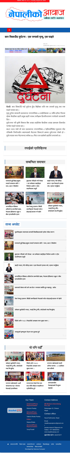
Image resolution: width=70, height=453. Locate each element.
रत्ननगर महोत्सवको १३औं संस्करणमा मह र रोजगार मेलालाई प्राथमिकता (13, 385)
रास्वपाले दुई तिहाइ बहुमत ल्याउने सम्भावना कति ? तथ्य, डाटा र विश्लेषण (13, 183)
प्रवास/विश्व (58, 444)
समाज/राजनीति (14, 444)
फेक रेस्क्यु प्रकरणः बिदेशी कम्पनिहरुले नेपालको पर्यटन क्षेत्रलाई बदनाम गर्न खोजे (34, 209)
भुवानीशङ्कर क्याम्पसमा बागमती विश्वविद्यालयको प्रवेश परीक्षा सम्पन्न (34, 232)
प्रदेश (52, 444)
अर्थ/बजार (38, 444)
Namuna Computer (39, 449)
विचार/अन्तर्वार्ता (38, 446)
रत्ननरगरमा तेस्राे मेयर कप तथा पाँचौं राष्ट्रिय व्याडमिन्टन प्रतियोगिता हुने (35, 385)
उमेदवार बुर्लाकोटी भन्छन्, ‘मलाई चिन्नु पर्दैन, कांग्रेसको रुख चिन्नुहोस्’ (55, 208)
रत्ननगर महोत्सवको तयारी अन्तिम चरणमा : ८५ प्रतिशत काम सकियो (55, 365)
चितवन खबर (22, 444)
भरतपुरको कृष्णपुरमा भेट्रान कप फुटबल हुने (27, 332)
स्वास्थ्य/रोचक (30, 446)
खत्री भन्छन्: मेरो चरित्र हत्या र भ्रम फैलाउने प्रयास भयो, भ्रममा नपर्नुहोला (55, 183)
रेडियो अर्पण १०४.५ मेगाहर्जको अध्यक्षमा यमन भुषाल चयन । (32, 321)
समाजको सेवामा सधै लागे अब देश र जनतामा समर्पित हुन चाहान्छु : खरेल (35, 287)
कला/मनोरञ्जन (31, 444)
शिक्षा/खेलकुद (46, 444)
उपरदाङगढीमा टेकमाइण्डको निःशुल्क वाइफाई (54, 385)
